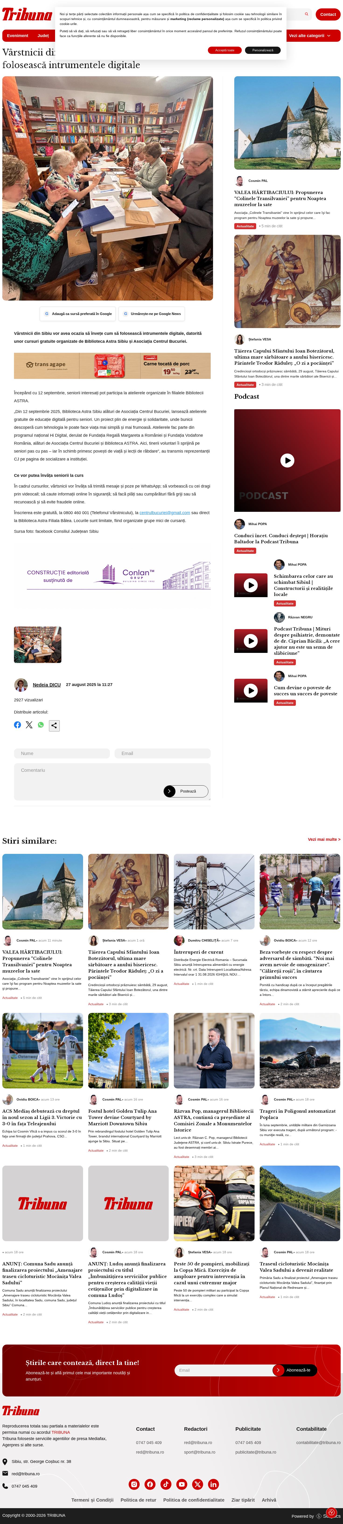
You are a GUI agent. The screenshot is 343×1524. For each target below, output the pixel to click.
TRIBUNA (61, 1432)
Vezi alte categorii (306, 35)
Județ (43, 35)
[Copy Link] (54, 725)
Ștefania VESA (113, 940)
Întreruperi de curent (198, 952)
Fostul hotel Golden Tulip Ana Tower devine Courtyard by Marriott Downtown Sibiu (122, 1117)
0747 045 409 (149, 1442)
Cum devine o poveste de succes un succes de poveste (305, 690)
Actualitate (245, 226)
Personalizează (262, 50)
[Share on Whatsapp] (40, 728)
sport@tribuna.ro (199, 1452)
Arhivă (269, 1500)
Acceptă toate (224, 50)
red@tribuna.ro (26, 1474)
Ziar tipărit (243, 1500)
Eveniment (17, 35)
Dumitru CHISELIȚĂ (203, 940)
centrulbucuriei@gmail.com (165, 512)
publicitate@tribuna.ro (255, 1452)
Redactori (195, 1429)
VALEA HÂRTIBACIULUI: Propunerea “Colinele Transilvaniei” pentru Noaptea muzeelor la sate (280, 198)
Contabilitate (311, 1429)
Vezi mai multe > (324, 839)
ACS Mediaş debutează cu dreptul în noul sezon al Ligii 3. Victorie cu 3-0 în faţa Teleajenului (42, 1117)
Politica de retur (138, 1500)
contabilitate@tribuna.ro (318, 1442)
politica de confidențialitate (198, 14)
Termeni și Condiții (92, 1500)
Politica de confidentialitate (193, 1500)
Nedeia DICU (47, 684)
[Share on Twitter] (29, 728)
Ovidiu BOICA (285, 940)
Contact (328, 14)
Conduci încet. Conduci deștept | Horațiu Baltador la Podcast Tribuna (281, 538)
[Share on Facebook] (17, 728)
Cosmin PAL (26, 940)
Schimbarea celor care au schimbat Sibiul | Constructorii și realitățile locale (303, 585)
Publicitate (248, 1429)
